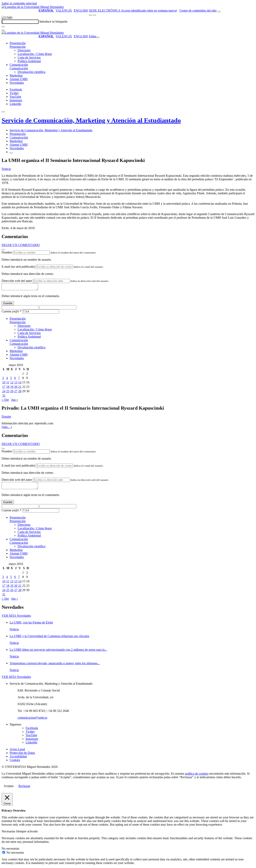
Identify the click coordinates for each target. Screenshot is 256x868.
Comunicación (19, 64)
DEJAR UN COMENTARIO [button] (21, 245)
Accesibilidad (18, 756)
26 (11, 391)
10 (3, 382)
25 (7, 391)
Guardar (7, 303)
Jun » (14, 399)
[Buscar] (3, 26)
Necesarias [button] (9, 831)
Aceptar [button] (9, 786)
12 (11, 382)
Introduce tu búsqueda (53, 21)
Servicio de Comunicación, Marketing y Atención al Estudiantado (91, 120)
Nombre (7, 252)
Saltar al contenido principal (19, 3)
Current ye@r (11, 311)
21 (19, 386)
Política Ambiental (29, 61)
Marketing (16, 75)
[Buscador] (219, 11)
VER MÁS (16, 615)
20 (15, 386)
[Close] (3, 249)
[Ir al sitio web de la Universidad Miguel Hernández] (33, 7)
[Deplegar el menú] (11, 153)
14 (19, 382)
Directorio (24, 50)
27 (15, 391)
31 (3, 395)
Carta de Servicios (29, 57)
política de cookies (196, 773)
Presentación (18, 43)
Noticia (6, 169)
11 (7, 382)
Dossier (6, 416)
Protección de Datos (22, 752)
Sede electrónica (104, 10)
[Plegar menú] (98, 37)
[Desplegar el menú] (94, 15)
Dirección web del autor (17, 280)
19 (11, 386)
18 (7, 386)
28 (19, 391)
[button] (18, 46)
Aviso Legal (17, 749)
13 (15, 382)
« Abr (5, 399)
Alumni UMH (19, 79)
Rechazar (24, 786)
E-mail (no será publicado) (18, 266)
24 (3, 391)
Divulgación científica (31, 72)
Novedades (17, 82)
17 (3, 386)
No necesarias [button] (10, 848)
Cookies (15, 760)
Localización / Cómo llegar (35, 54)
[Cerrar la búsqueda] (3, 30)
